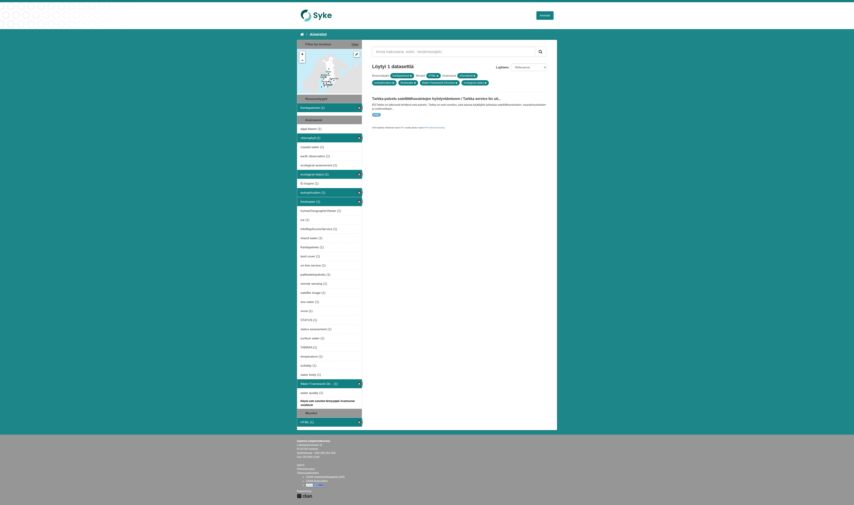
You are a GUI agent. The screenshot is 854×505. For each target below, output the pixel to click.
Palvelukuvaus (306, 469)
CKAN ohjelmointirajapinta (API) (325, 477)
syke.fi (300, 465)
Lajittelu (502, 67)
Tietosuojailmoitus (308, 473)
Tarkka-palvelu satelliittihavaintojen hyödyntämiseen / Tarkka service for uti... (436, 99)
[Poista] (411, 75)
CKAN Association (317, 481)
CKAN (304, 496)
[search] (541, 52)
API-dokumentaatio (434, 127)
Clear (355, 44)
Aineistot (545, 15)
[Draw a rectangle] (357, 54)
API (402, 127)
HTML (376, 115)
